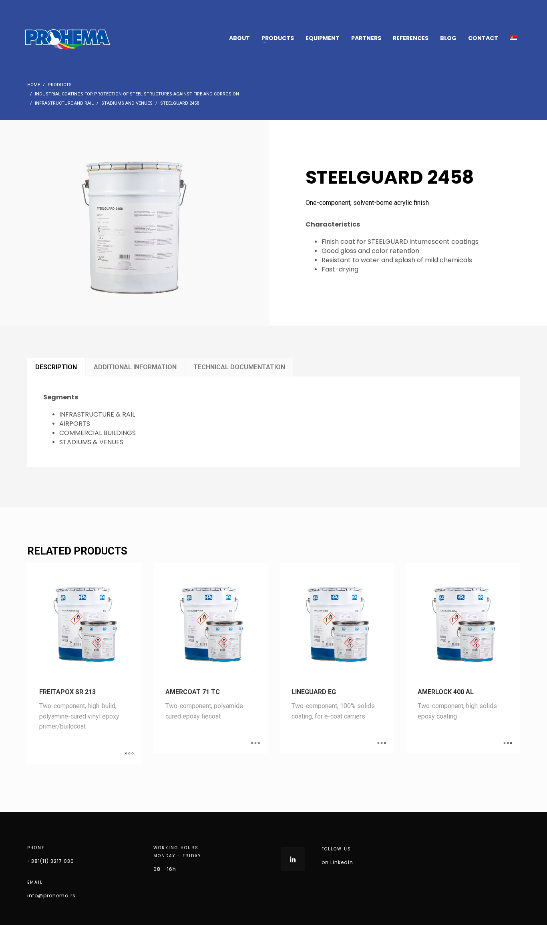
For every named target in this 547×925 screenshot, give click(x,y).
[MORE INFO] (129, 754)
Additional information (135, 367)
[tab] (56, 367)
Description (56, 367)
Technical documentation (239, 367)
